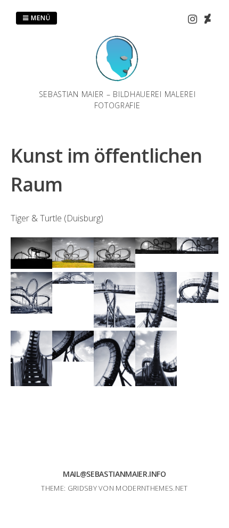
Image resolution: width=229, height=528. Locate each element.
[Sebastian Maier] (117, 82)
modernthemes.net (151, 488)
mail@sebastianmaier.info (114, 474)
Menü (40, 17)
